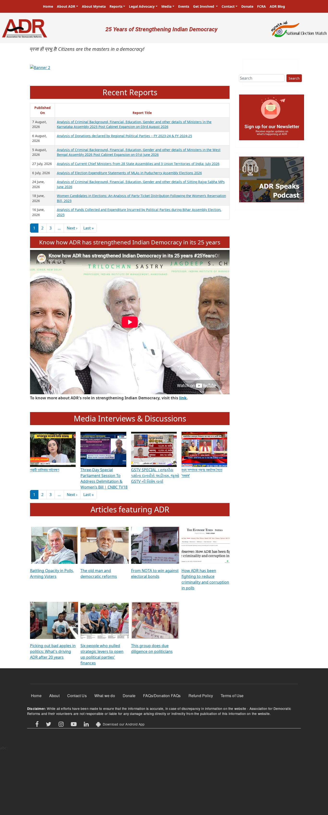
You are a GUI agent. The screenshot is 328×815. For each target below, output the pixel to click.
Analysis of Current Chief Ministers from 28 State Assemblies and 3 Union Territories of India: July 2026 (138, 163)
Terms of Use (232, 695)
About (54, 695)
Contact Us (77, 695)
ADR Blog (277, 6)
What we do (104, 695)
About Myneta (94, 6)
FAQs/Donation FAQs (162, 695)
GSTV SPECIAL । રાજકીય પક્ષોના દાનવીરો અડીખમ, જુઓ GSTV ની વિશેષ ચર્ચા (155, 475)
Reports (115, 6)
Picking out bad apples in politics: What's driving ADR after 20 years (53, 651)
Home (48, 6)
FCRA (261, 6)
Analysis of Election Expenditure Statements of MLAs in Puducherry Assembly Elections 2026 (129, 173)
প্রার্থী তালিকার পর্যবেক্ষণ (44, 469)
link (183, 398)
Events (183, 6)
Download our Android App (123, 724)
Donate (247, 6)
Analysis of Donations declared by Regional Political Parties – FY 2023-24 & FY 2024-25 (124, 136)
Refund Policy (200, 695)
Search (294, 78)
